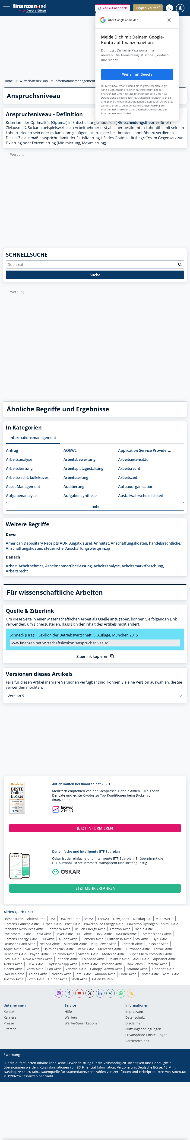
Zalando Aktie (137, 969)
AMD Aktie (141, 959)
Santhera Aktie (59, 929)
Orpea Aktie (52, 924)
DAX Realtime (70, 919)
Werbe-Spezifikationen (82, 1023)
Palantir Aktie (119, 959)
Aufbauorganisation (135, 486)
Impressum (134, 1012)
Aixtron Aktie (13, 979)
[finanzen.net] (30, 6)
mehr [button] (95, 506)
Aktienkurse (36, 919)
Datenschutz (135, 1018)
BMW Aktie (34, 964)
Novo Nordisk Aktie (38, 959)
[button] (112, 8)
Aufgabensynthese (80, 495)
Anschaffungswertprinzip (87, 548)
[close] (169, 20)
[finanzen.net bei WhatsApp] (121, 993)
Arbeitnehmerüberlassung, (69, 565)
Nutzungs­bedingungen (143, 1029)
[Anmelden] (180, 8)
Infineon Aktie (67, 959)
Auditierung (73, 486)
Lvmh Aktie (35, 979)
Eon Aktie (54, 969)
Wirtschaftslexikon (33, 81)
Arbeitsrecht (129, 468)
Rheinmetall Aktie (17, 934)
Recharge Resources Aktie (24, 929)
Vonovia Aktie (76, 969)
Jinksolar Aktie (157, 944)
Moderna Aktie (113, 954)
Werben (71, 1018)
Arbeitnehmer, (31, 565)
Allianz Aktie (68, 939)
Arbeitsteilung (75, 477)
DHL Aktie (84, 934)
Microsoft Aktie (75, 944)
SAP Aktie (32, 949)
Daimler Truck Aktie (59, 949)
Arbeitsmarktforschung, (143, 565)
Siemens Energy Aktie (20, 939)
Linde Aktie (127, 974)
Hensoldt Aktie (15, 954)
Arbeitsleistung (19, 468)
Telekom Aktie (63, 954)
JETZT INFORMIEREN (95, 828)
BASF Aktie (104, 934)
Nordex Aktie (62, 974)
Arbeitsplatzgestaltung (83, 468)
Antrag (12, 450)
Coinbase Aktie (93, 959)
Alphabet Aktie (164, 959)
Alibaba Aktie (105, 974)
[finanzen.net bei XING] (110, 993)
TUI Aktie (48, 939)
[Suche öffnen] (169, 8)
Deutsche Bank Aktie (19, 944)
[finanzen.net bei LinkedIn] (100, 993)
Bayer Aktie (64, 934)
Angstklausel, (81, 543)
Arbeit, (12, 565)
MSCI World (164, 919)
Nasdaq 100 (142, 919)
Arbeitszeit (127, 477)
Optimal (59, 122)
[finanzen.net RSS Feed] (131, 993)
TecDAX (103, 919)
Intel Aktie (83, 974)
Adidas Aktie (38, 974)
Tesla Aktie (43, 934)
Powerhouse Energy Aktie (103, 924)
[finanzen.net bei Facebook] (69, 993)
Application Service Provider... (144, 450)
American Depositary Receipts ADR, (37, 543)
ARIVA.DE (179, 1071)
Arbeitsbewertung (79, 459)
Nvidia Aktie (143, 929)
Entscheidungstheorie (138, 122)
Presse (9, 1023)
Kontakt (10, 1012)
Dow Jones (121, 919)
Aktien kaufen (102, 979)
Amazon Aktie (119, 929)
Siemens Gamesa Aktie (21, 924)
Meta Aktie (90, 964)
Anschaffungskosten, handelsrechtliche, (146, 543)
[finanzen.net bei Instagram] (59, 993)
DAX (52, 919)
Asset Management (23, 486)
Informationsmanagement (75, 81)
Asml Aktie (171, 974)
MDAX (89, 919)
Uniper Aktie (57, 979)
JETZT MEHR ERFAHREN (95, 888)
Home (8, 81)
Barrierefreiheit (137, 1041)
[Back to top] (177, 1134)
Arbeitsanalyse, (107, 565)
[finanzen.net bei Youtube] (79, 993)
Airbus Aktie (13, 964)
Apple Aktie (12, 949)
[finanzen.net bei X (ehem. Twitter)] (90, 993)
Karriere (10, 1018)
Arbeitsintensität (133, 459)
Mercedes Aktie (110, 949)
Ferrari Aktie (163, 949)
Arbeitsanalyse (19, 459)
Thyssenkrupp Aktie (62, 964)
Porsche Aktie (112, 964)
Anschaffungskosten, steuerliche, (35, 548)
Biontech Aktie (131, 944)
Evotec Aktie (149, 974)
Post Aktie (72, 924)
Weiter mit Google (137, 74)
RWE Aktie (11, 959)
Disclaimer (133, 1023)
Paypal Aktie (39, 954)
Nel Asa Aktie (49, 944)
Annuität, (102, 543)
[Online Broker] (32, 10)
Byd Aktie (160, 939)
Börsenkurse (13, 919)
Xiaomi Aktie (13, 969)
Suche (95, 275)
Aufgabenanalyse (21, 495)
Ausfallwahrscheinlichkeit (140, 495)
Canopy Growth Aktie (106, 969)
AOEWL (70, 450)
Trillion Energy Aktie (89, 929)
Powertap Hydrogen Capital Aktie (152, 924)
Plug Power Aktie (104, 944)
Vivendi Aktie (88, 954)
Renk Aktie (86, 949)
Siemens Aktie (92, 939)
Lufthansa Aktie (119, 939)
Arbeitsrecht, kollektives (27, 477)
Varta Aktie (35, 969)
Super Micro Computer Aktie (151, 954)
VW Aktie (142, 939)
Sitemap (10, 1029)
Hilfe (68, 1012)
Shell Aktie (79, 979)
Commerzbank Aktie (156, 934)
